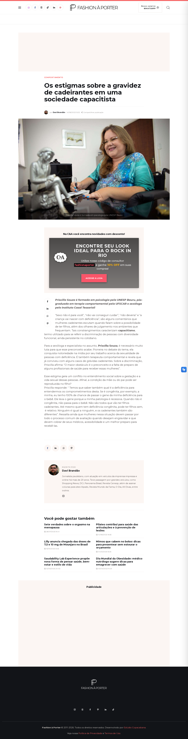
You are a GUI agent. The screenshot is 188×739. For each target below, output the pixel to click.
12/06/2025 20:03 (53, 569)
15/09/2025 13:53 (52, 549)
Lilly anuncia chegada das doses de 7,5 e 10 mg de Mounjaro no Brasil (67, 543)
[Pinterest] (60, 7)
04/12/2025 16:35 (104, 552)
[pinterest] (97, 709)
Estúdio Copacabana (135, 727)
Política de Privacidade (90, 733)
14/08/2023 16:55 (104, 535)
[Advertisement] (94, 52)
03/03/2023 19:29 (105, 569)
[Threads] (41, 7)
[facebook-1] (90, 709)
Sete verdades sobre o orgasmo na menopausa (67, 526)
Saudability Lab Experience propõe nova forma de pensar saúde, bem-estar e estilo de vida (67, 561)
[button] (92, 112)
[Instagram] (29, 7)
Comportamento (53, 77)
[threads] (82, 709)
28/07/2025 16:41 (52, 532)
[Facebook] (35, 7)
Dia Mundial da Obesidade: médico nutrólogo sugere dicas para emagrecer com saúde (119, 561)
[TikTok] (48, 7)
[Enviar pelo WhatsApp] (47, 316)
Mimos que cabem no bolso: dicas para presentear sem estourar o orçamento (118, 544)
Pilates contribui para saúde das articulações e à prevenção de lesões (117, 527)
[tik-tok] (113, 709)
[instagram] (63, 496)
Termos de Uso (112, 733)
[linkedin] (105, 709)
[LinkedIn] (54, 7)
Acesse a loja (94, 278)
